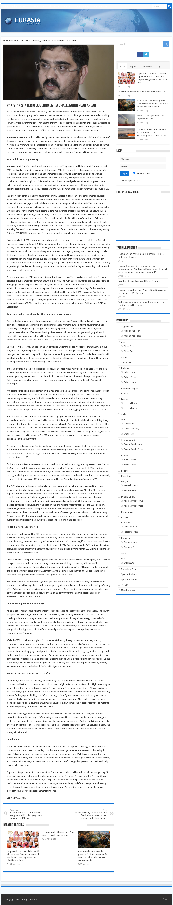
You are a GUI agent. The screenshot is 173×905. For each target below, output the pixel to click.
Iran (43, 6)
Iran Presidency (131, 428)
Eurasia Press (130, 408)
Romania (68, 6)
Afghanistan (127, 326)
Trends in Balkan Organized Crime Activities (139, 281)
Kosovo (125, 471)
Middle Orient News (133, 501)
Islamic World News (133, 444)
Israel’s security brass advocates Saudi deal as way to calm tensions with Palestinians (91, 814)
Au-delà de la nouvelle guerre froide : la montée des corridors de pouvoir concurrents (92, 856)
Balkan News (130, 372)
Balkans (24, 6)
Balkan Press (130, 377)
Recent (122, 66)
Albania (125, 357)
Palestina (125, 522)
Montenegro (127, 512)
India (123, 414)
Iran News (129, 423)
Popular (133, 66)
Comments (147, 66)
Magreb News (131, 485)
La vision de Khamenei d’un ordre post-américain (58, 834)
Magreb (125, 481)
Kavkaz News (130, 459)
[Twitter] (146, 54)
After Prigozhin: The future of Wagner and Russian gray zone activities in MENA (26, 814)
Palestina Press (131, 532)
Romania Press (131, 547)
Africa (14, 6)
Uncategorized (128, 590)
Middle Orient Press (133, 506)
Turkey (124, 584)
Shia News (129, 562)
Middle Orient (54, 6)
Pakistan (125, 517)
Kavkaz (124, 455)
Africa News (129, 346)
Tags (158, 66)
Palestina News (131, 526)
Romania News (131, 542)
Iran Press (129, 434)
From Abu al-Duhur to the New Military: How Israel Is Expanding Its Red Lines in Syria (152, 132)
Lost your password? (130, 180)
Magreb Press (130, 490)
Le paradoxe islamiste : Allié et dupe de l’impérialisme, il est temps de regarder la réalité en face (23, 856)
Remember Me (142, 173)
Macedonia (126, 476)
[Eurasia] (22, 20)
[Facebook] (140, 54)
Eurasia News (130, 403)
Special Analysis (101, 6)
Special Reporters (129, 579)
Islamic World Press (133, 449)
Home (5, 6)
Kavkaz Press (130, 464)
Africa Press (129, 351)
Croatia (124, 393)
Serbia (124, 553)
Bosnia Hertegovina (130, 388)
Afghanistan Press (132, 336)
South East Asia (83, 6)
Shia (123, 558)
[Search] (169, 6)
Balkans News (130, 382)
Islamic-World (128, 440)
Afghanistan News (132, 330)
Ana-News (126, 362)
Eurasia (34, 6)
